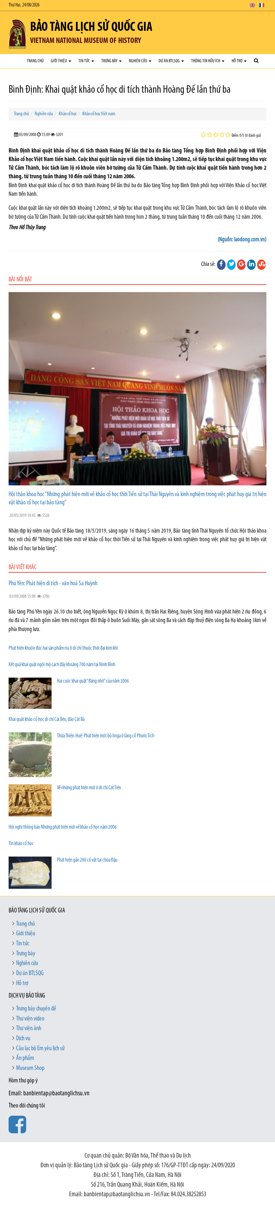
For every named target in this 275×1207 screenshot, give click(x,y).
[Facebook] (221, 265)
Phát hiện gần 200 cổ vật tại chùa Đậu (87, 860)
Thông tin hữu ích (206, 61)
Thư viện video (30, 1019)
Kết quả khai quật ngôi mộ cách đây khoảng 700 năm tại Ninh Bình (62, 665)
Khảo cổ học (68, 114)
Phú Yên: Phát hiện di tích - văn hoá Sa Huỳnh (53, 584)
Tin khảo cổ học (21, 844)
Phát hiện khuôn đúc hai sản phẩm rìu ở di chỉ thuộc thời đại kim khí (63, 648)
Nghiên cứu (138, 61)
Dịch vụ (23, 1039)
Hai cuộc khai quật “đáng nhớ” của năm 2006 (93, 681)
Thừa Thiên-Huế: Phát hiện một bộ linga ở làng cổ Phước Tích (105, 736)
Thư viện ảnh (28, 1029)
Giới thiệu (59, 61)
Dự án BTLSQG (169, 61)
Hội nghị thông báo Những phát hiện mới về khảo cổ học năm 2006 (63, 827)
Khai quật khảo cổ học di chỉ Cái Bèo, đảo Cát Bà (47, 719)
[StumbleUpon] (261, 265)
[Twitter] (231, 265)
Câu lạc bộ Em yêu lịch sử (40, 1049)
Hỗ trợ (237, 61)
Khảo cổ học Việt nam (98, 114)
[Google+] (241, 265)
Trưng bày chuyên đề (36, 1009)
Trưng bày (109, 61)
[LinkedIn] (251, 265)
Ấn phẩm (25, 1058)
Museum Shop (30, 1068)
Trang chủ (35, 61)
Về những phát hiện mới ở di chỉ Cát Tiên (89, 788)
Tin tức (84, 61)
